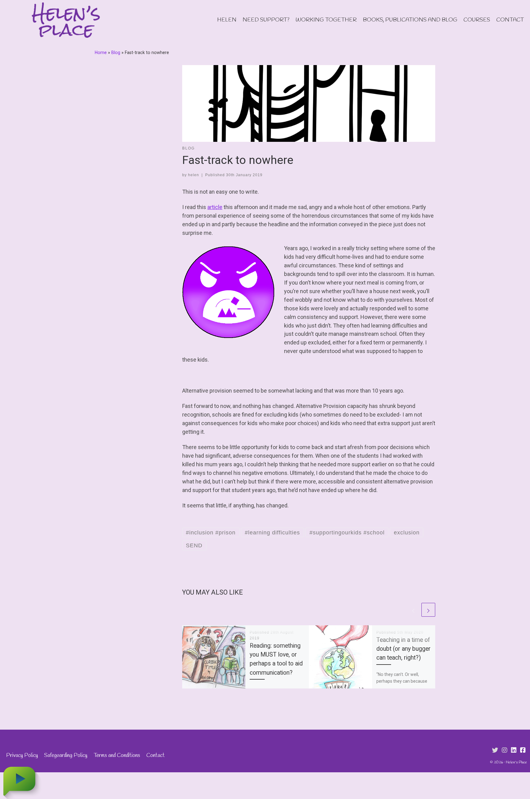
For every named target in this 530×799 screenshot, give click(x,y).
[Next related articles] (428, 610)
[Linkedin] (514, 750)
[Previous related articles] (413, 610)
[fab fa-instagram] (504, 750)
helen (193, 175)
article (214, 207)
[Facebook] (523, 750)
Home (101, 52)
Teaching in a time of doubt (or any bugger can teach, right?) (403, 648)
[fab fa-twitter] (495, 750)
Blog (115, 52)
